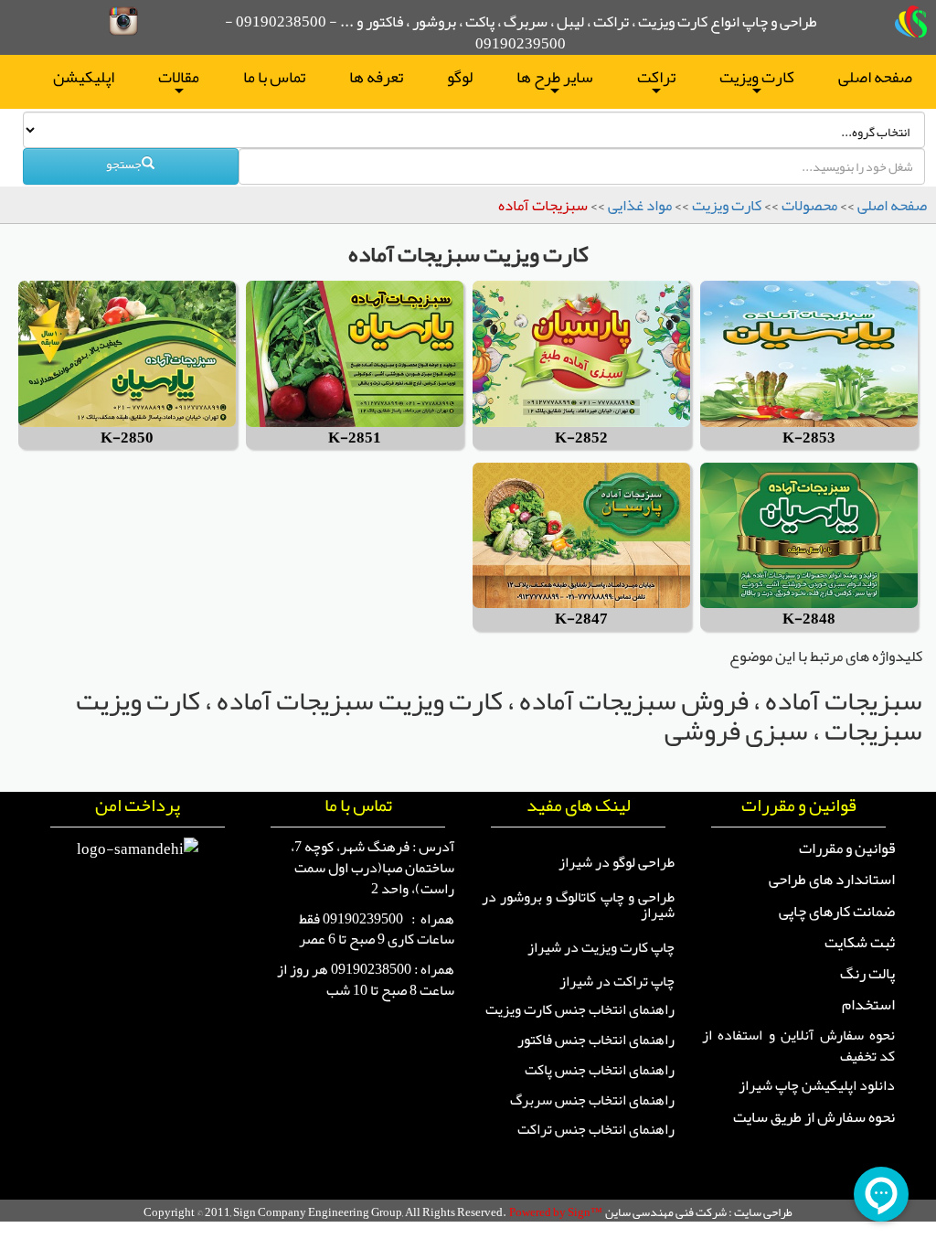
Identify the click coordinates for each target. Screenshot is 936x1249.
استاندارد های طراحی (832, 878)
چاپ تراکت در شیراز (617, 981)
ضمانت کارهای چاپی (837, 910)
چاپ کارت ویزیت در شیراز (601, 947)
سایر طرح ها (554, 80)
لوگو (460, 76)
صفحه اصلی (875, 76)
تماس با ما (274, 76)
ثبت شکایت (859, 941)
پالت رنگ (867, 972)
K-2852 (581, 438)
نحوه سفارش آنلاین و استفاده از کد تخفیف (798, 1045)
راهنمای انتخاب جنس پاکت (600, 1069)
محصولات (809, 204)
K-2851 (354, 438)
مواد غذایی (640, 204)
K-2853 (808, 438)
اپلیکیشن (83, 76)
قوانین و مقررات (847, 847)
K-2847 (581, 619)
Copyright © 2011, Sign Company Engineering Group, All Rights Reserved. (325, 1212)
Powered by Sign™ (555, 1212)
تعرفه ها (376, 76)
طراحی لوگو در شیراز (616, 862)
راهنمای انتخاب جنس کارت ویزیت (580, 1009)
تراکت (656, 80)
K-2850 (127, 438)
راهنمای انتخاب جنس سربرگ (592, 1100)
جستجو (124, 163)
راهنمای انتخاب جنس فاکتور (596, 1039)
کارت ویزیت (756, 80)
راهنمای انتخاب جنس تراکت (596, 1129)
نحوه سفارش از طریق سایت (814, 1116)
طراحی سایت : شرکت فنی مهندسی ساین (698, 1212)
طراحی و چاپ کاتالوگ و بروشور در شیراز (578, 905)
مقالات (178, 80)
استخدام (868, 1003)
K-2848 (808, 619)
